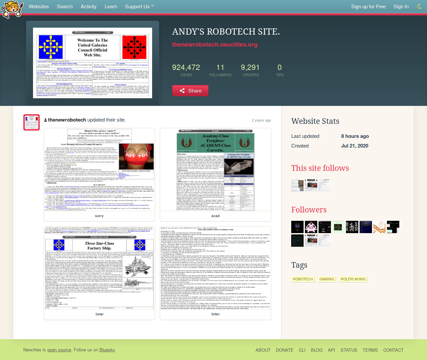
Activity (89, 6)
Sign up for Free (368, 6)
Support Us (137, 6)
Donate (285, 350)
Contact (393, 350)
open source (59, 349)
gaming (327, 278)
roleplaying (353, 278)
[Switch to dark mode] (420, 6)
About (263, 350)
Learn (111, 6)
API (331, 350)
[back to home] (12, 9)
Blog (317, 350)
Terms (370, 350)
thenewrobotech (67, 119)
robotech (303, 278)
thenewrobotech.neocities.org (215, 44)
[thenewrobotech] (31, 122)
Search (65, 6)
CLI (302, 350)
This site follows (320, 168)
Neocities (32, 349)
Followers (309, 209)
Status (349, 350)
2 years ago (261, 120)
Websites (39, 6)
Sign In (401, 6)
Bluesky (107, 349)
